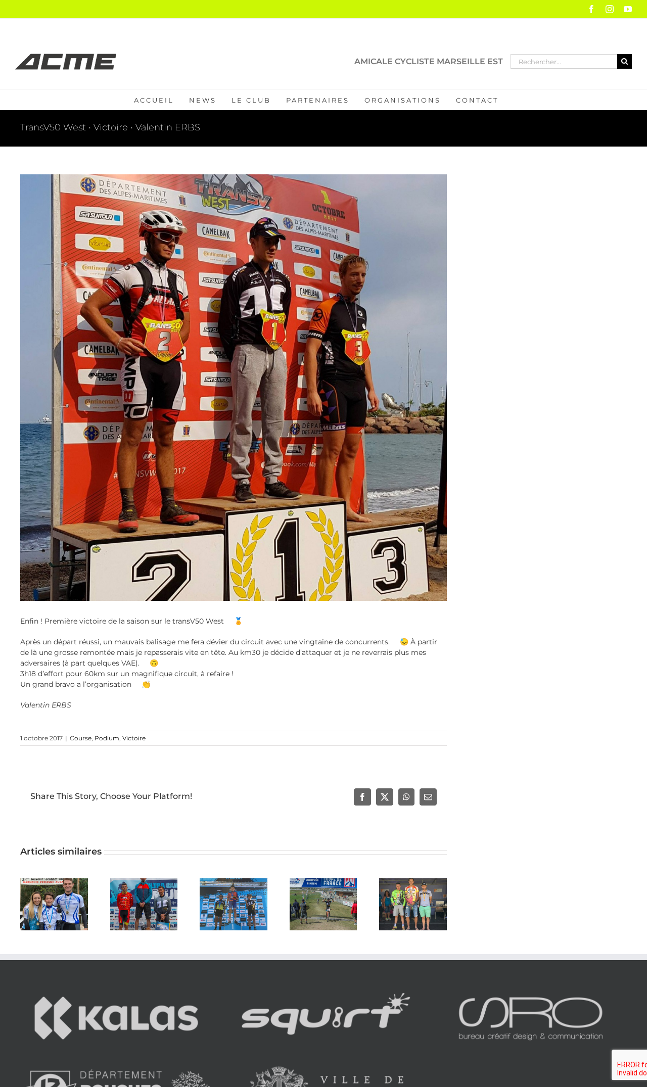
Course (80, 738)
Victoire (134, 738)
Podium (107, 738)
